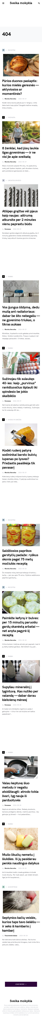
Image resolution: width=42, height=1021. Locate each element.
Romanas (8, 229)
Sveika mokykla (21, 3)
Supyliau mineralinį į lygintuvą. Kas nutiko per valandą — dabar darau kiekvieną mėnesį (20, 693)
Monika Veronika (10, 99)
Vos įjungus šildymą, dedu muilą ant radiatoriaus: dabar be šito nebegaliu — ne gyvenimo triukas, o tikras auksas (21, 316)
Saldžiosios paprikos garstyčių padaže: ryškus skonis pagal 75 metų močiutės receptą (20, 557)
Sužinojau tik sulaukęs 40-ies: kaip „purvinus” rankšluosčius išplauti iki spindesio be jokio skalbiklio (19, 387)
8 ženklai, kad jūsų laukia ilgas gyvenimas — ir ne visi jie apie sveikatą (20, 152)
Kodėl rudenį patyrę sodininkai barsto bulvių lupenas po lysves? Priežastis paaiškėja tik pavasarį (19, 459)
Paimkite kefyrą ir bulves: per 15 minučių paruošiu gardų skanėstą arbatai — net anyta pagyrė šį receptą (20, 626)
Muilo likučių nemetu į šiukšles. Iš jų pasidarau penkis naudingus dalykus (20, 859)
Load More (19, 984)
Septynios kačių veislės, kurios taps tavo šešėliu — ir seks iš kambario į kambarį (21, 924)
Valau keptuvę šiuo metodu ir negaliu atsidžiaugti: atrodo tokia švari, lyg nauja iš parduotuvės (20, 791)
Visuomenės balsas (11, 936)
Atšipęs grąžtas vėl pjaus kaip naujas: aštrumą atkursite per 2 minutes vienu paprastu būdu (20, 217)
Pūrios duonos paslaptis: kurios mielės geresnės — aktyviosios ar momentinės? (20, 87)
